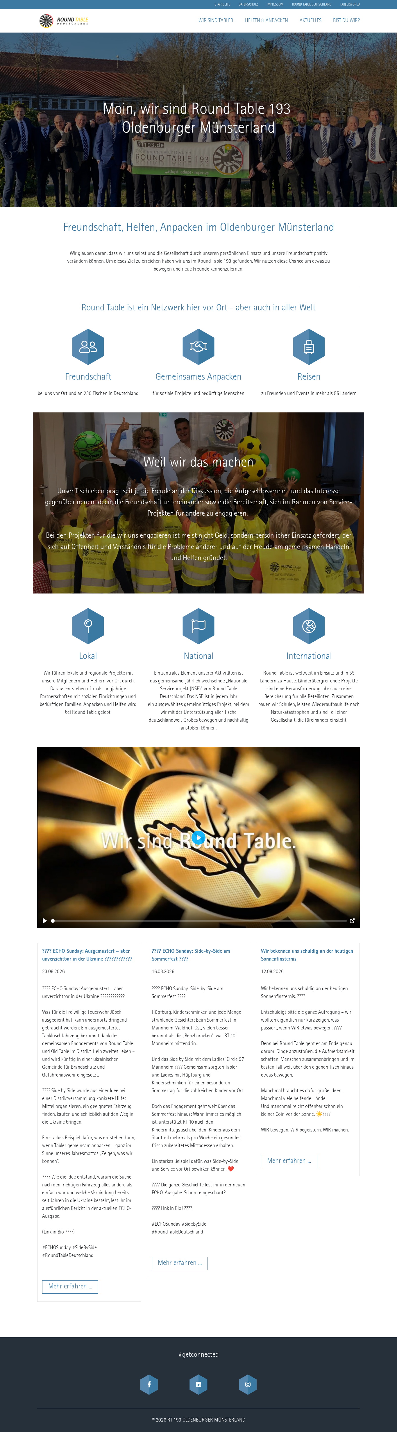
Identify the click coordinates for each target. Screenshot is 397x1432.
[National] (198, 626)
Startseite (222, 4)
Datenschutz (248, 4)
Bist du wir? (346, 21)
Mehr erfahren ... (70, 1286)
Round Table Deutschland (311, 4)
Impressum (275, 4)
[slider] (199, 921)
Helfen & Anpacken (266, 21)
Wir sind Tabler (216, 21)
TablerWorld (350, 4)
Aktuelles (310, 21)
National (199, 657)
